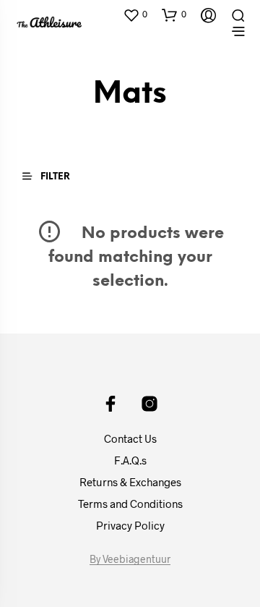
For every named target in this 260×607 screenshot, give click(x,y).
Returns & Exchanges (130, 481)
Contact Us (130, 438)
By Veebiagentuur (130, 559)
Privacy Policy (130, 525)
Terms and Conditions (130, 503)
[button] (135, 14)
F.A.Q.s (130, 460)
